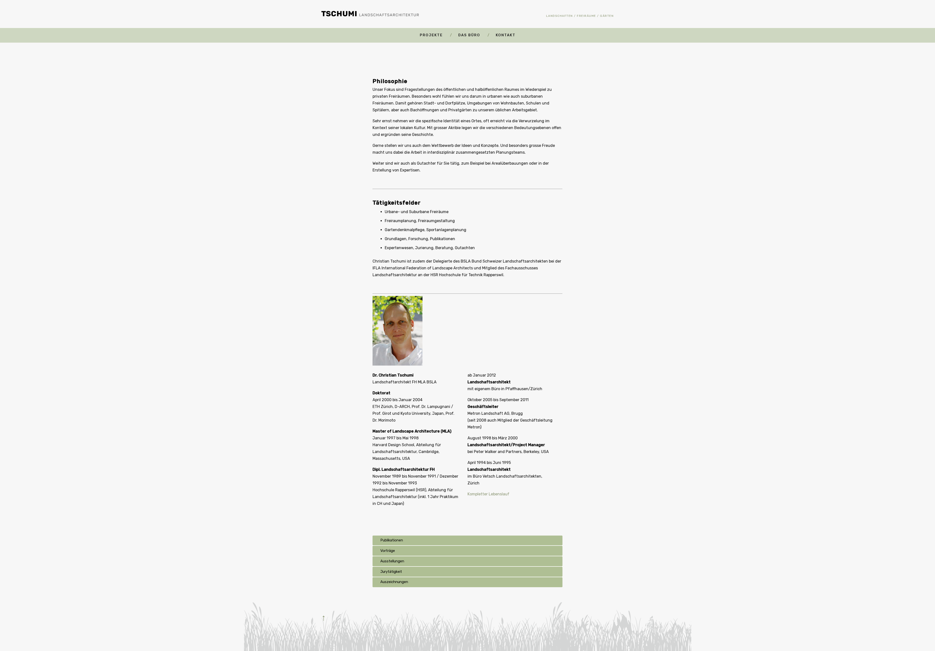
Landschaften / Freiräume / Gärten (580, 16)
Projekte (431, 35)
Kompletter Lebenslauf (488, 494)
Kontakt (505, 35)
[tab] (467, 541)
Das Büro (469, 35)
